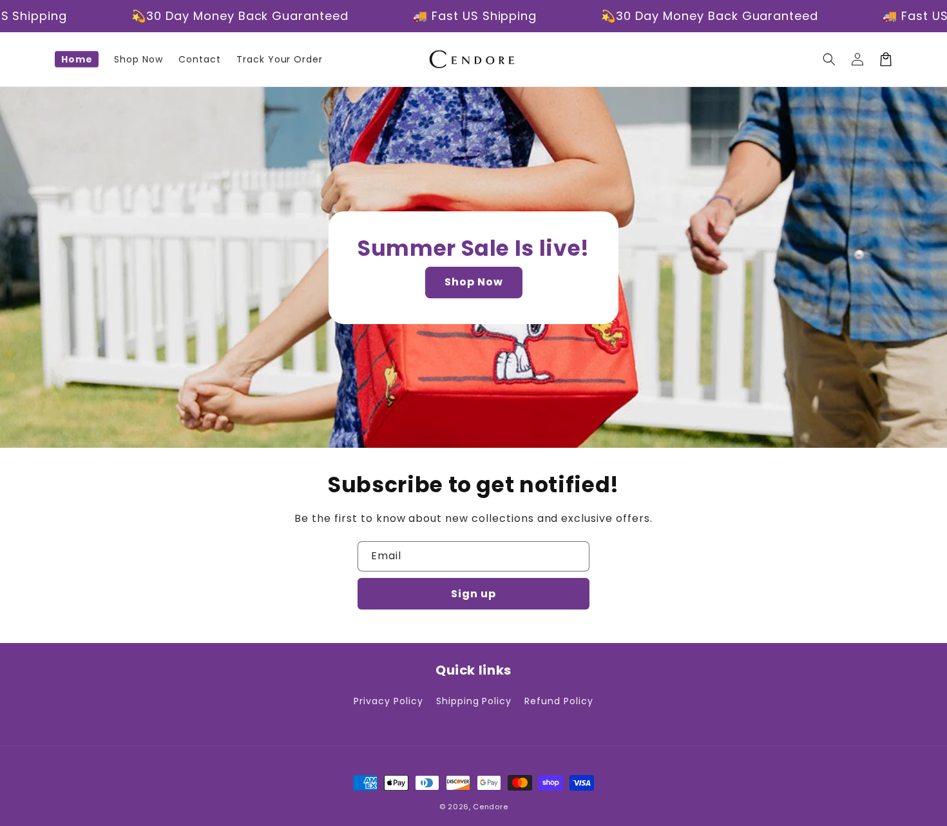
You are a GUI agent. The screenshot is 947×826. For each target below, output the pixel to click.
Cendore (490, 807)
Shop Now (474, 281)
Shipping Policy (474, 701)
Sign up (473, 593)
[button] (829, 59)
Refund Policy (558, 701)
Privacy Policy (388, 701)
